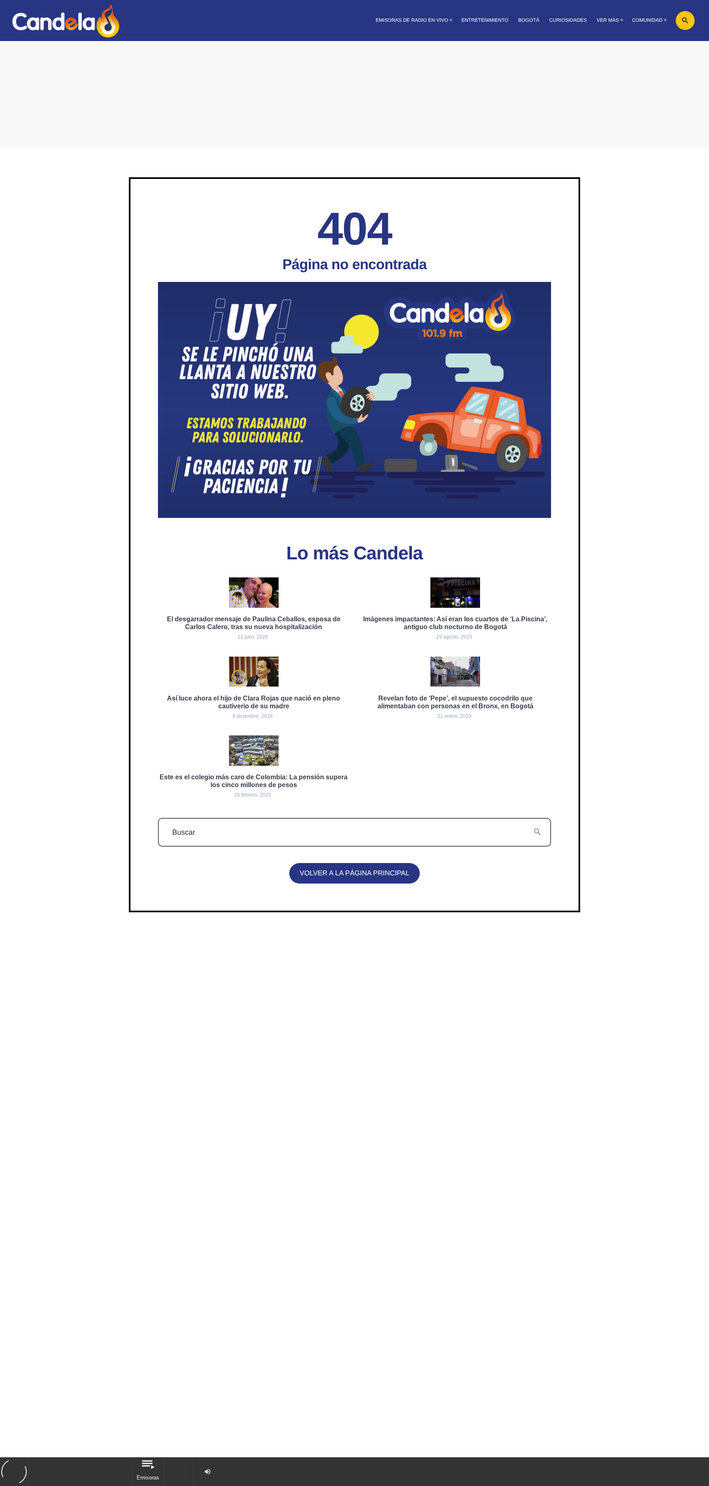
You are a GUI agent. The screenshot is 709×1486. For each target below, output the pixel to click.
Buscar (183, 832)
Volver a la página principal (354, 873)
